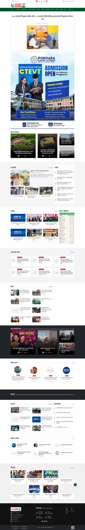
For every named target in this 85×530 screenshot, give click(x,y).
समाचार (18, 9)
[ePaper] (37, 1)
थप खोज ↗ (72, 252)
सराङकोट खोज (24, 9)
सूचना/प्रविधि (67, 511)
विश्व (65, 9)
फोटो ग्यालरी (72, 511)
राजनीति (38, 9)
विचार (53, 9)
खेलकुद (61, 9)
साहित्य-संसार (48, 9)
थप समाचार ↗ (72, 132)
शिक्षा (71, 508)
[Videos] (46, 1)
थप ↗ (73, 363)
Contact (67, 512)
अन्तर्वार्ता (56, 9)
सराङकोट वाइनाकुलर (31, 9)
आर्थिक (43, 9)
